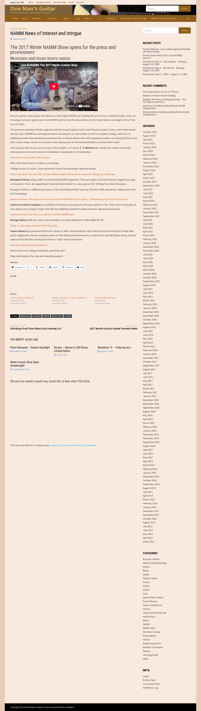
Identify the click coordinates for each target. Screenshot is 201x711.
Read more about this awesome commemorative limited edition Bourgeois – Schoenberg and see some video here (69, 199)
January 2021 (149, 243)
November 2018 (151, 315)
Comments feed (151, 683)
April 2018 (148, 342)
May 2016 (148, 415)
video (145, 658)
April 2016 (148, 419)
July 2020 (147, 254)
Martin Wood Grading (165, 95)
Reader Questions (152, 643)
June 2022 (148, 193)
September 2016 (151, 407)
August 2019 (149, 285)
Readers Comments (153, 647)
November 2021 (151, 212)
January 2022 (149, 208)
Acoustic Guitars (18, 28)
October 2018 (150, 319)
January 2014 (149, 507)
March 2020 (149, 269)
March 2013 (149, 541)
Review (146, 651)
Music (146, 620)
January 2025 (149, 147)
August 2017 (149, 369)
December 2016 (151, 400)
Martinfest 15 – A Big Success (114, 347)
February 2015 (150, 468)
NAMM (146, 624)
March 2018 (149, 346)
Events (146, 582)
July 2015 (147, 449)
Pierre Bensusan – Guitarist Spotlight (30, 347)
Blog (24, 18)
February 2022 (150, 204)
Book (145, 570)
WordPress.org (150, 687)
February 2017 (150, 392)
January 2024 (149, 162)
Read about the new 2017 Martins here (30, 157)
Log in (146, 676)
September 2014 (151, 484)
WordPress (60, 707)
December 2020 (151, 246)
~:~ (99, 18)
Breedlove (25, 316)
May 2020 (148, 262)
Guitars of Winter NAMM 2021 (22, 297)
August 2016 (149, 411)
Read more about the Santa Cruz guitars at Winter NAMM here (42, 214)
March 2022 (149, 200)
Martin (46, 316)
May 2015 (148, 457)
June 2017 (148, 377)
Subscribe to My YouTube (133, 18)
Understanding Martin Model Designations (164, 107)
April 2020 (148, 265)
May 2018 (148, 338)
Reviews (36, 18)
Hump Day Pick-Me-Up (154, 612)
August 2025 (149, 135)
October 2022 (150, 181)
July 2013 (147, 526)
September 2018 (151, 323)
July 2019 (147, 288)
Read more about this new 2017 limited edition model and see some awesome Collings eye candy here (62, 174)
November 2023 (151, 166)
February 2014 (150, 503)
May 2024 (148, 151)
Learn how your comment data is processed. (73, 445)
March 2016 (149, 422)
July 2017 (147, 373)
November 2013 (151, 514)
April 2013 (148, 537)
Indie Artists (149, 616)
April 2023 (148, 174)
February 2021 (150, 239)
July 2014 (147, 491)
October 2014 (150, 480)
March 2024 (149, 154)
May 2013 (148, 534)
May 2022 (148, 197)
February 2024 (150, 158)
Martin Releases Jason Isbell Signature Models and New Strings (166, 50)
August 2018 (149, 327)
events (146, 586)
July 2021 (147, 220)
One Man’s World (43, 2)
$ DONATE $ (110, 18)
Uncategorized (150, 654)
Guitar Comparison (152, 605)
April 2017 (148, 384)
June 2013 (148, 530)
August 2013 (149, 522)
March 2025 (149, 143)
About (71, 2)
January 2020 (149, 273)
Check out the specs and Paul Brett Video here (33, 225)
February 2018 (150, 350)
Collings (36, 316)
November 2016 (151, 403)
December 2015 (151, 434)
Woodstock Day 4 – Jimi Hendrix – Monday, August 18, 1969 (165, 63)
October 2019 (150, 277)
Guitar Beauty (150, 601)
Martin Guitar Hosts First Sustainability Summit (163, 56)
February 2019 (150, 304)
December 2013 (151, 511)
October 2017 (150, 361)
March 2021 (149, 235)
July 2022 (147, 189)
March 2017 (149, 388)
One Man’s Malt (59, 2)
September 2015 (151, 442)
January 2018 (149, 354)
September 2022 (151, 185)
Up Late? (80, 2)
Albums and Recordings (155, 563)
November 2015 (151, 438)
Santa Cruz (57, 316)
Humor (146, 608)
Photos (146, 639)
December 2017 (151, 357)
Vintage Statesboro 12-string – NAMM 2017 (69, 297)
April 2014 (148, 495)
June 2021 (148, 223)
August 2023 (149, 170)
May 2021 (148, 227)
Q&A (78, 18)
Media (66, 18)
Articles (51, 18)
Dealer (146, 574)
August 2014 (149, 488)
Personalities (149, 635)
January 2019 (149, 308)
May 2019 (148, 296)
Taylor (68, 316)
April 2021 (148, 231)
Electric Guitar (150, 578)
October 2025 (150, 131)
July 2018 (147, 331)
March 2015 (149, 465)
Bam (71, 707)
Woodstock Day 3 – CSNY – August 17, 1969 (165, 74)
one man (147, 105)
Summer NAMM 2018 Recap (105, 297)
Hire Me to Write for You (163, 18)
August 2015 (149, 445)
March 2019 (149, 300)
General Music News (153, 597)
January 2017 (149, 396)
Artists (146, 566)
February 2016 (150, 426)
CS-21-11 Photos (170, 91)
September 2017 (151, 365)
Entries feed (149, 680)
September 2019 (151, 281)
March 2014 (149, 499)
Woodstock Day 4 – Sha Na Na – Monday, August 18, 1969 (164, 69)
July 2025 (147, 139)
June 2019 (148, 292)
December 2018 (151, 311)
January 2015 (149, 472)
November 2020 (151, 250)
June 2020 (148, 258)
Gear (145, 593)
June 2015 (148, 453)
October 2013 (150, 518)
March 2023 (149, 177)
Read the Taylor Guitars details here (28, 245)
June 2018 (148, 334)
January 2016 (149, 430)
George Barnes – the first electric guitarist (164, 100)
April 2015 (148, 461)
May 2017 (148, 380)
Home (31, 2)
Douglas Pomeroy (152, 99)
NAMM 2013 (149, 628)
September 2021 (151, 216)
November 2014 (151, 476)
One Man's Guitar (33, 8)
